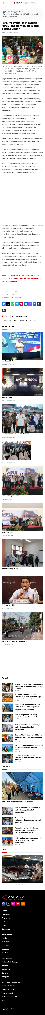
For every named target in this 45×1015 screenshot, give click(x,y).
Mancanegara (7, 958)
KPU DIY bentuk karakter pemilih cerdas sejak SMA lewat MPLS (21, 604)
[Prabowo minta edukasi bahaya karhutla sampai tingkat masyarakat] (7, 728)
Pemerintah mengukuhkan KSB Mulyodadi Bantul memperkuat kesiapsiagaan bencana (27, 707)
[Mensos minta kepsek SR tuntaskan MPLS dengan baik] (22, 382)
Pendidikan (6, 953)
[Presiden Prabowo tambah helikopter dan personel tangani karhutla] (7, 758)
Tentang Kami (7, 993)
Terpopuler (6, 918)
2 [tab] (19, 885)
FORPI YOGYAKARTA (10, 320)
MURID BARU (30, 320)
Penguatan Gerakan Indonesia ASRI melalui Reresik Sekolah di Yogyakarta (20, 640)
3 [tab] (22, 885)
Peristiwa (5, 942)
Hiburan (5, 966)
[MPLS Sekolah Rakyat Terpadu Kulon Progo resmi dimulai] (22, 517)
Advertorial (6, 969)
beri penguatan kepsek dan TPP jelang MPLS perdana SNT (20, 360)
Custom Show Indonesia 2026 (19, 878)
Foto (4, 850)
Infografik (5, 977)
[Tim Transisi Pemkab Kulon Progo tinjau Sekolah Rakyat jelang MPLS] (22, 553)
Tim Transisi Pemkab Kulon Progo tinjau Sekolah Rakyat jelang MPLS (22, 567)
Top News (6, 767)
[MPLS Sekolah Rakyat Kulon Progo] (16, 450)
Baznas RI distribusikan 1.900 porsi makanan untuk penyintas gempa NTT (28, 737)
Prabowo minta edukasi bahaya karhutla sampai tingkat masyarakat (27, 727)
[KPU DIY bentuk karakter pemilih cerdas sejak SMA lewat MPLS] (22, 590)
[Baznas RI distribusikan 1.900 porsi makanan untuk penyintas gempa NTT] (7, 738)
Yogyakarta (16, 12)
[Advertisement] (22, 199)
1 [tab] (16, 885)
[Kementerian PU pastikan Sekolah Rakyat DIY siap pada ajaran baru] (22, 480)
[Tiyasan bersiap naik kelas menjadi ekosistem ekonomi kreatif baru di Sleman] (7, 687)
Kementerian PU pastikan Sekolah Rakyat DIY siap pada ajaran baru (21, 495)
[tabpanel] (22, 869)
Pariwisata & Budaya (10, 962)
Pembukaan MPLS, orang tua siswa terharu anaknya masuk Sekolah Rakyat (20, 433)
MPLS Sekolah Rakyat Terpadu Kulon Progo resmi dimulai (20, 531)
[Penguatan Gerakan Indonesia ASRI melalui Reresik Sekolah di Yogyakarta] (22, 626)
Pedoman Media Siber (10, 997)
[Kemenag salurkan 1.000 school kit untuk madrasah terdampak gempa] (7, 748)
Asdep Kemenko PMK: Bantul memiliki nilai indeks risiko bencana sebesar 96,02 (26, 830)
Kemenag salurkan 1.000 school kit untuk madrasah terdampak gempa (29, 747)
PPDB (22, 320)
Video (4, 925)
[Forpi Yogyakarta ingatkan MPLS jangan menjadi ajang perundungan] (22, 786)
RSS (3, 1000)
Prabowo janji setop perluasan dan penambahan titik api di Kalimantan (28, 840)
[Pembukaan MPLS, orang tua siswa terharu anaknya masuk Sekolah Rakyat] (22, 418)
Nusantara (6, 929)
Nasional (5, 973)
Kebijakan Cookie (8, 989)
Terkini (5, 678)
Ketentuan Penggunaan (11, 982)
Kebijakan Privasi (8, 986)
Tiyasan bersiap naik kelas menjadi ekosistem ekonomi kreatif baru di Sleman (29, 686)
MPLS (7, 316)
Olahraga (5, 949)
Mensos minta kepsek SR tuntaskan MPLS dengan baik (19, 396)
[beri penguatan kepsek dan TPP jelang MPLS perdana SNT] (22, 345)
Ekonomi (5, 945)
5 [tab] (29, 885)
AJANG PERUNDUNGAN (20, 316)
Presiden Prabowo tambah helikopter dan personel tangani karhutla (28, 757)
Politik (4, 938)
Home (7, 12)
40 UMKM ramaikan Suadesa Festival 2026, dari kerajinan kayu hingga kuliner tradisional (28, 697)
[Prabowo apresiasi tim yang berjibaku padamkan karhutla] (7, 718)
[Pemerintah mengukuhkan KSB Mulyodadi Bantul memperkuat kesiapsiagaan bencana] (7, 708)
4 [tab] (26, 885)
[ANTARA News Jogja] (24, 3)
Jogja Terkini (7, 934)
